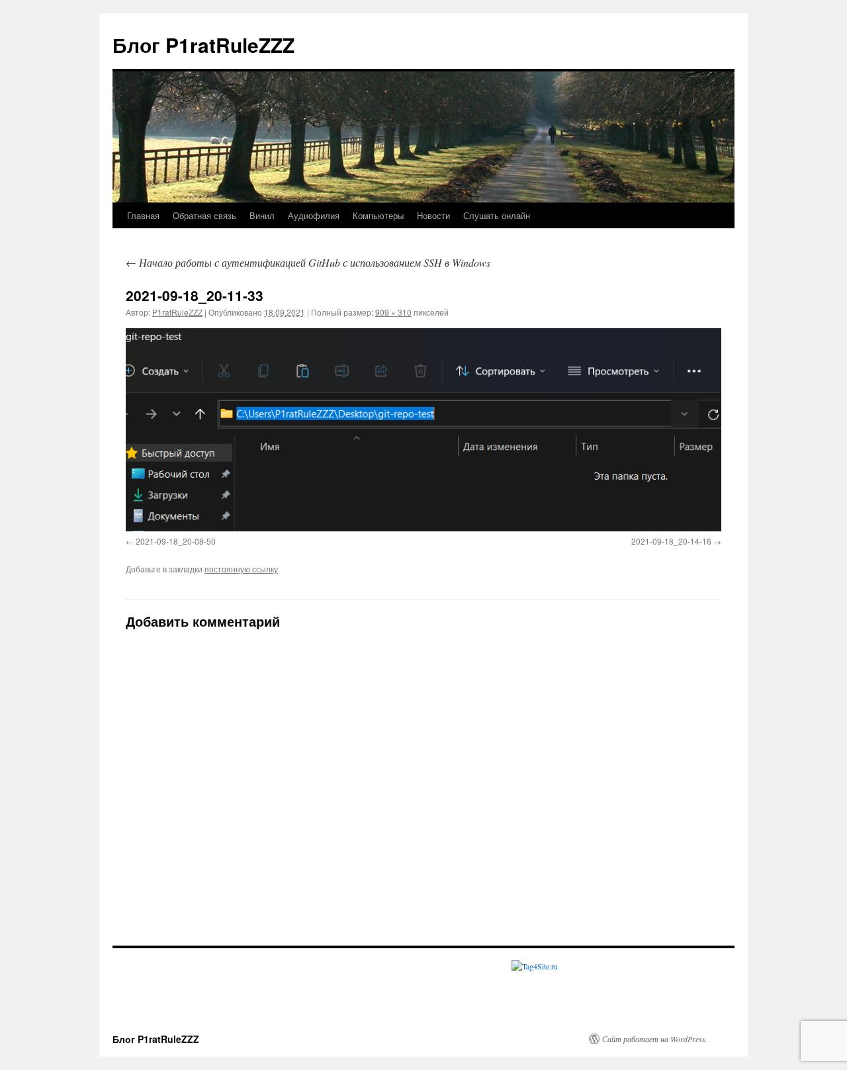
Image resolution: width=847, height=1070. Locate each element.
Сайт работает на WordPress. (654, 1039)
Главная (143, 215)
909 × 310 (393, 312)
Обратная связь (204, 215)
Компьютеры (378, 215)
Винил (262, 215)
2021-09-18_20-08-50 (176, 541)
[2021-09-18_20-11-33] (423, 429)
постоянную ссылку (241, 568)
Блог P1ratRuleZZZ (203, 44)
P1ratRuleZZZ (177, 312)
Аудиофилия (313, 215)
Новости (433, 215)
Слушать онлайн (496, 215)
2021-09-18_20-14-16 (671, 541)
